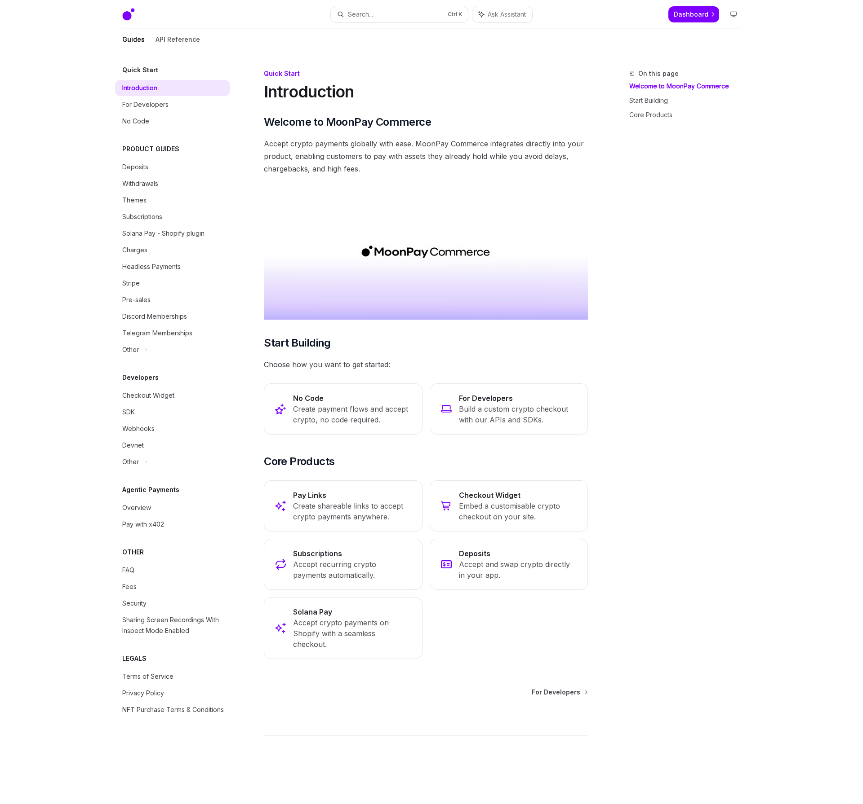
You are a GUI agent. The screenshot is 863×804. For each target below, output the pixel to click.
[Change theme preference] (733, 14)
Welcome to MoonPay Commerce (679, 86)
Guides (133, 39)
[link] (343, 409)
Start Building (648, 100)
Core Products (650, 115)
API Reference (178, 39)
